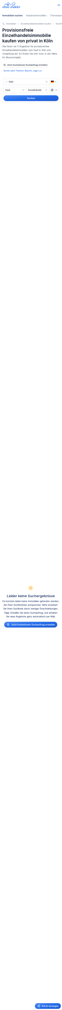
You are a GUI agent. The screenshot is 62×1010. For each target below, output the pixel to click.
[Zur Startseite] (11, 5)
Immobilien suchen (12, 15)
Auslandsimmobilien (36, 15)
